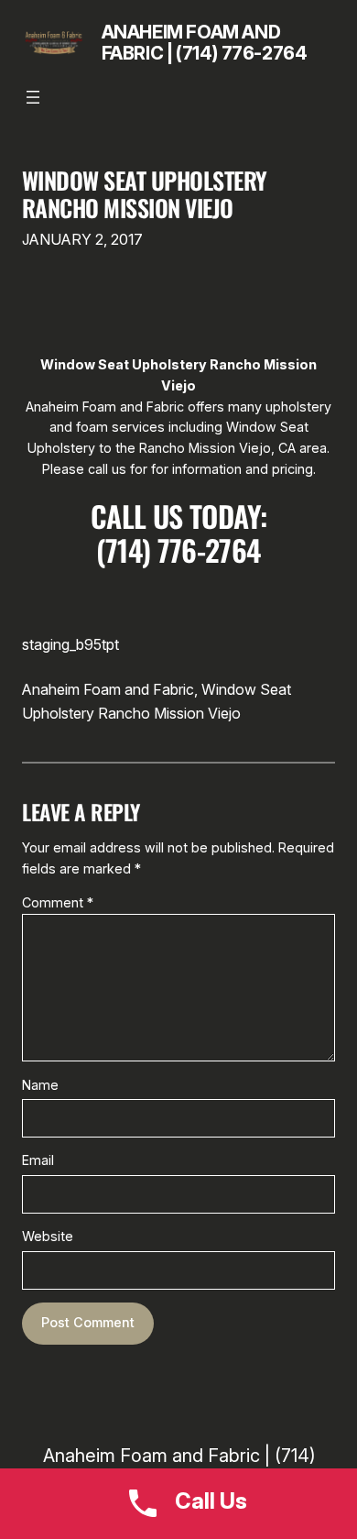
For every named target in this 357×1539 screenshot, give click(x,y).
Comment (57, 902)
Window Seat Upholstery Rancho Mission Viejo (144, 194)
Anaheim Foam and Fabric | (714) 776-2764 (205, 42)
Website (47, 1236)
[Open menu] (33, 97)
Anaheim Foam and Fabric (108, 689)
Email (38, 1160)
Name (40, 1085)
